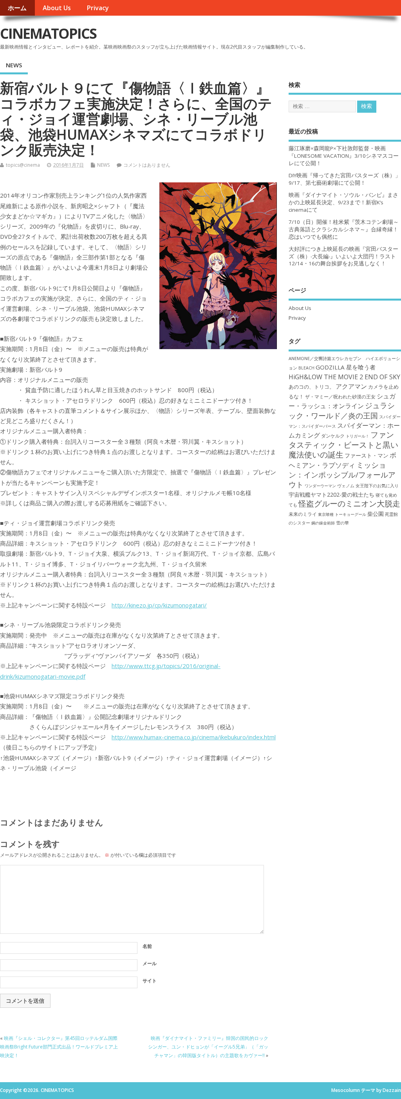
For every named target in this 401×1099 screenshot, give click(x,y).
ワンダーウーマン (320, 485)
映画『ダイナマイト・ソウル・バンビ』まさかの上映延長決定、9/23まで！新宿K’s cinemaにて (343, 202)
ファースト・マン (366, 455)
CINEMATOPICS (48, 33)
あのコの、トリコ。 (311, 387)
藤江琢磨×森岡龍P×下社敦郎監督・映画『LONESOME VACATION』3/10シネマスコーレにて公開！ (344, 156)
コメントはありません (146, 165)
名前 (147, 946)
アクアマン (351, 386)
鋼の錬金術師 (323, 523)
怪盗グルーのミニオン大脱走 (349, 503)
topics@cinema (23, 165)
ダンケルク (333, 435)
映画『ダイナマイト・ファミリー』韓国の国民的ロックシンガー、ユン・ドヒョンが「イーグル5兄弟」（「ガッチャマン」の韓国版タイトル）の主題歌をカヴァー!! (208, 1047)
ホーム (17, 8)
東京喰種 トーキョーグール (342, 514)
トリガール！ (357, 436)
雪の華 (342, 523)
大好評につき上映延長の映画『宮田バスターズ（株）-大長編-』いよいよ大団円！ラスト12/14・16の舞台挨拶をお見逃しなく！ (343, 256)
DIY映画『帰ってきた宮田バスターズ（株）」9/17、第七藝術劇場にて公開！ (345, 179)
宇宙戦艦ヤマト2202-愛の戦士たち (331, 494)
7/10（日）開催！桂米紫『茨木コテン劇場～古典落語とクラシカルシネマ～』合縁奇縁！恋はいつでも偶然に (344, 229)
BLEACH (306, 368)
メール (150, 963)
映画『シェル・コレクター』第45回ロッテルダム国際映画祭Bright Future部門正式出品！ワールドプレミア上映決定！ (59, 1047)
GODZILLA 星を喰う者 (346, 367)
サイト (150, 980)
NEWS (14, 65)
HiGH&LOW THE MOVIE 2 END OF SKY (344, 377)
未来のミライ (303, 514)
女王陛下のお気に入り (377, 485)
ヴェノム (345, 485)
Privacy (98, 8)
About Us (57, 8)
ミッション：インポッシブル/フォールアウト (342, 475)
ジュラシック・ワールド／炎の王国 (342, 410)
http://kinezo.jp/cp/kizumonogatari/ (159, 605)
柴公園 (375, 513)
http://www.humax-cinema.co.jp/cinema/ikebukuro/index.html (194, 737)
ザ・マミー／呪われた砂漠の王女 (340, 396)
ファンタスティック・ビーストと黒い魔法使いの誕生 (343, 444)
